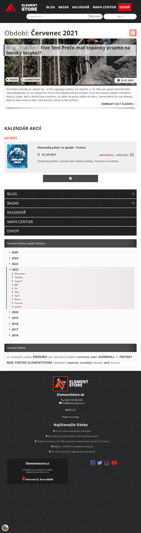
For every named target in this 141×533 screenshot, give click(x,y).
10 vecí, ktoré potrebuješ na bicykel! (73, 431)
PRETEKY (126, 357)
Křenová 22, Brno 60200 (39, 479)
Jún (16, 288)
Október (19, 277)
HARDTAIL (73, 362)
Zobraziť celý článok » (118, 104)
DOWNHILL (106, 357)
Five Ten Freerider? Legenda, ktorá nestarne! (73, 451)
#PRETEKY (122, 155)
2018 (15, 324)
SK (119, 16)
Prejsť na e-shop (70, 416)
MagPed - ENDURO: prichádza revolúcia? (73, 446)
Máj (17, 292)
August (18, 281)
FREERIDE (98, 362)
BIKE (10, 362)
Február (19, 303)
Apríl (17, 295)
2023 (15, 258)
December (20, 273)
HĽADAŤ (96, 16)
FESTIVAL (115, 362)
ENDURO (40, 357)
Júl (16, 284)
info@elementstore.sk (73, 403)
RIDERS (71, 357)
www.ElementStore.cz (37, 472)
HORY (94, 357)
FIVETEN (13, 79)
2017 (15, 329)
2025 (15, 252)
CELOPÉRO (86, 362)
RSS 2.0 (71, 409)
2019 (15, 318)
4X (8, 357)
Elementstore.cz (37, 463)
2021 (15, 269)
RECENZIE (60, 357)
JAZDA (28, 357)
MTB (106, 362)
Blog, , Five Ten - (68, 50)
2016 (15, 335)
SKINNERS (59, 362)
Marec (18, 299)
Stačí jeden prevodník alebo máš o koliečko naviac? (73, 436)
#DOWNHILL (107, 155)
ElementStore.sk (70, 394)
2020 (15, 312)
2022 (15, 264)
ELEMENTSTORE (32, 79)
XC (117, 357)
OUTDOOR (83, 357)
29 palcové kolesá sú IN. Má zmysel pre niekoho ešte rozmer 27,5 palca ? (73, 441)
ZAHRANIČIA (16, 357)
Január (18, 306)
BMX (50, 357)
